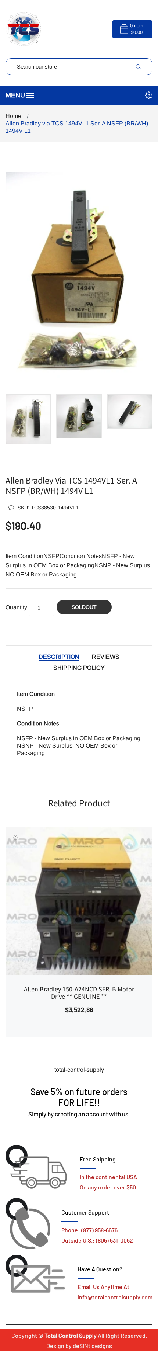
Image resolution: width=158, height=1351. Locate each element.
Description (59, 657)
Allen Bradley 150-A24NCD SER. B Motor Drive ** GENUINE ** (79, 993)
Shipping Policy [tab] (79, 668)
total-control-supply (79, 1070)
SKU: (48, 507)
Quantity (16, 607)
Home (13, 116)
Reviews (105, 657)
